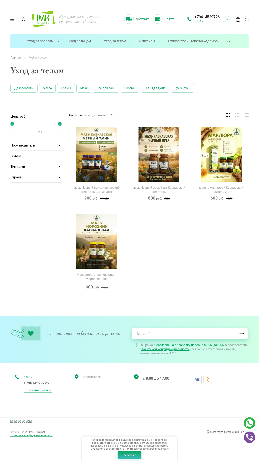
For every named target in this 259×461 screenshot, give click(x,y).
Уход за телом (115, 41)
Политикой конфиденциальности (165, 349)
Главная (15, 57)
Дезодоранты (24, 88)
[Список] (237, 115)
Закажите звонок (38, 389)
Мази (84, 88)
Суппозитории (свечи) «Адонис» (193, 41)
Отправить (242, 333)
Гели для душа (154, 88)
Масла (47, 88)
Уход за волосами (41, 41)
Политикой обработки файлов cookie (147, 448)
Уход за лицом (79, 41)
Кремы (66, 88)
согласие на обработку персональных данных (190, 345)
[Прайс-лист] (246, 115)
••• (229, 42)
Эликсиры (147, 41)
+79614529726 (207, 17)
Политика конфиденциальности (31, 435)
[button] (129, 2)
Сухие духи (182, 88)
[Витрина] (228, 115)
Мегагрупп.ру (235, 431)
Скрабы (129, 88)
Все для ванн (106, 88)
